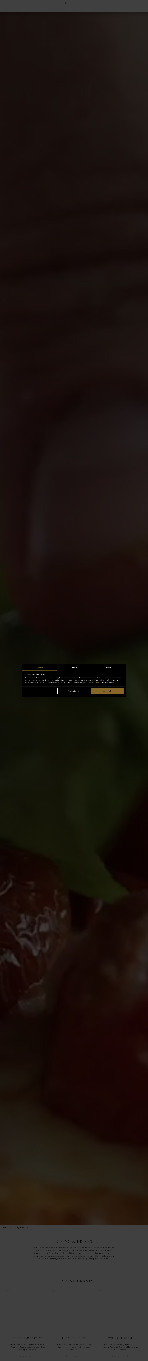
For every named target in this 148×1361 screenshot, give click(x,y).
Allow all (107, 691)
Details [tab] (74, 667)
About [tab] (108, 667)
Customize (72, 691)
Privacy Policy (94, 682)
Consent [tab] (39, 667)
